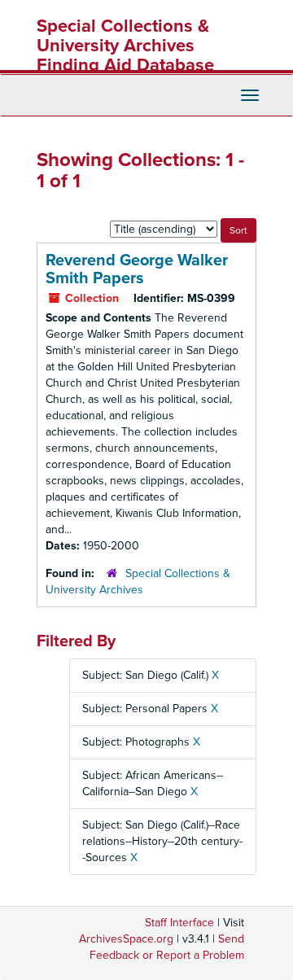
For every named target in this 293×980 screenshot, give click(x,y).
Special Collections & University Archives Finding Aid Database (125, 45)
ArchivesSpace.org (126, 939)
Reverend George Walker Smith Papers (137, 269)
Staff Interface (179, 923)
